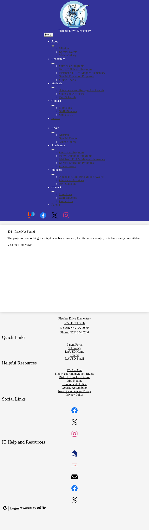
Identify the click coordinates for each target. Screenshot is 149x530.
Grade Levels (67, 79)
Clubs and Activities (71, 93)
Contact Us (66, 114)
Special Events (68, 52)
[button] (53, 132)
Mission (64, 48)
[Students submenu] (53, 87)
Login (10, 508)
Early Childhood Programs (75, 69)
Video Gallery (67, 55)
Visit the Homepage (19, 244)
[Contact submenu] (53, 105)
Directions (65, 107)
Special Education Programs (76, 76)
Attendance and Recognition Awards (81, 90)
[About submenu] (53, 46)
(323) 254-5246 (79, 332)
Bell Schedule (67, 97)
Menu (48, 34)
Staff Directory (68, 111)
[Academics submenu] (53, 63)
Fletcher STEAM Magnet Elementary (82, 72)
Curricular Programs (71, 65)
